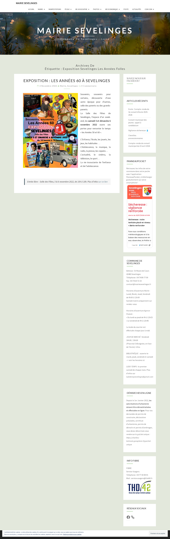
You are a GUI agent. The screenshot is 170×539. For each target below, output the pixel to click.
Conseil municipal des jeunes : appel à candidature (137, 123)
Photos (96, 9)
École (67, 9)
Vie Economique (111, 9)
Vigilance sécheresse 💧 (138, 130)
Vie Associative (81, 9)
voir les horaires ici (137, 360)
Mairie (40, 9)
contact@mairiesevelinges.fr (138, 284)
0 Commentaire (89, 86)
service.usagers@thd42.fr (141, 478)
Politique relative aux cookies (72, 534)
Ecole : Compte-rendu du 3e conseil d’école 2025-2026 (138, 112)
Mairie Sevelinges (26, 3)
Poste (126, 9)
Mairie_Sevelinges (69, 86)
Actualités (136, 9)
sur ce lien (103, 181)
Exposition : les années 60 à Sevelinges (66, 80)
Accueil (31, 9)
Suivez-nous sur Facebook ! (136, 79)
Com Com (148, 9)
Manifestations (55, 9)
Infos (138, 347)
